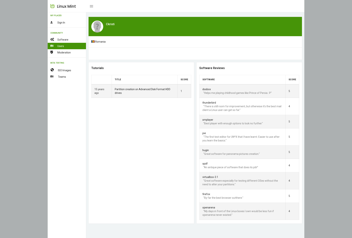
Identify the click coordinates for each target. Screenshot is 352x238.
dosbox (206, 89)
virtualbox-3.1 (210, 177)
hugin (205, 150)
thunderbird (209, 102)
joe (204, 133)
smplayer (207, 119)
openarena (208, 207)
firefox (206, 194)
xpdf (205, 163)
